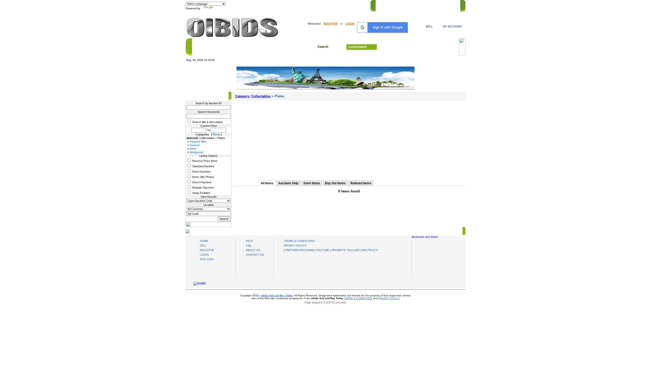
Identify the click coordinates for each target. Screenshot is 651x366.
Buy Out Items (335, 183)
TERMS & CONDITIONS (299, 240)
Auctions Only (288, 183)
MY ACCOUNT (452, 26)
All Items (267, 183)
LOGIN (349, 23)
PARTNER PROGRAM (299, 250)
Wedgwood (196, 152)
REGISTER (330, 23)
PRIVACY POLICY (295, 245)
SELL (429, 26)
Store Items (311, 183)
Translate (220, 8)
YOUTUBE (322, 250)
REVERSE (414, 4)
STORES (397, 4)
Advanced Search (420, 47)
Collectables (261, 96)
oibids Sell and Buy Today (277, 295)
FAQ (248, 245)
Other (193, 148)
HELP (430, 4)
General (194, 145)
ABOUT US (253, 250)
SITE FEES (207, 259)
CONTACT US (448, 4)
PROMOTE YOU (342, 250)
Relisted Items (360, 183)
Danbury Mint (197, 141)
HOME (382, 4)
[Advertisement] (349, 138)
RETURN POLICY (366, 250)
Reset (216, 134)
